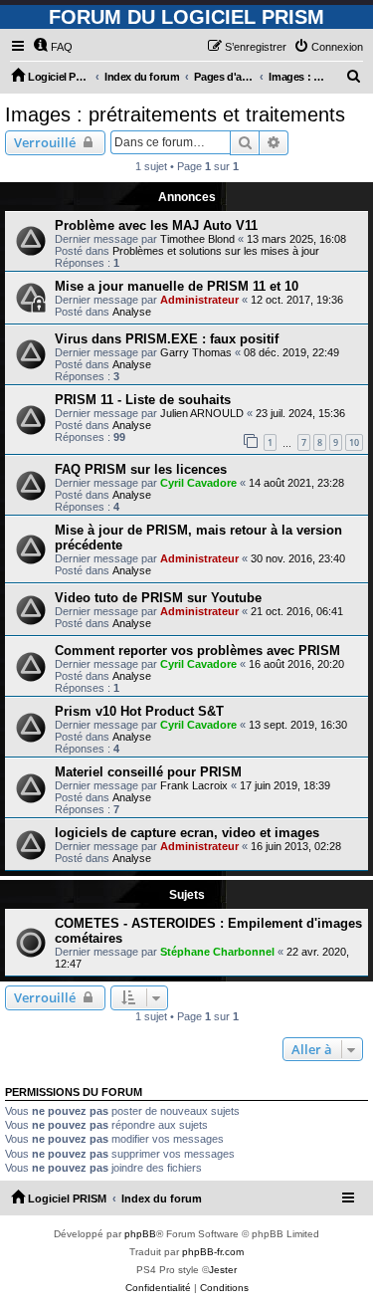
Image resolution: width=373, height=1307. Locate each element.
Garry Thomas (196, 352)
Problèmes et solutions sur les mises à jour (215, 251)
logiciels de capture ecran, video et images (187, 832)
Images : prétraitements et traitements (175, 114)
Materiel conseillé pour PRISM (148, 771)
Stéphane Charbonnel (217, 952)
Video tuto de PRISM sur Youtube (158, 597)
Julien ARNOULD (202, 413)
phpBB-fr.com (213, 1251)
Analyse (131, 312)
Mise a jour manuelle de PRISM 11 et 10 (176, 286)
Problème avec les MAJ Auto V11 (156, 225)
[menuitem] (53, 47)
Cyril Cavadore (198, 483)
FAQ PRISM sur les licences (141, 469)
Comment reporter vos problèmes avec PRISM (197, 650)
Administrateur (199, 300)
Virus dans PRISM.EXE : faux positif (167, 338)
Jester (223, 1269)
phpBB (140, 1233)
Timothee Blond (197, 239)
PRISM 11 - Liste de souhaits (143, 399)
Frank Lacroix (194, 785)
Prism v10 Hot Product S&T (139, 711)
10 (354, 442)
